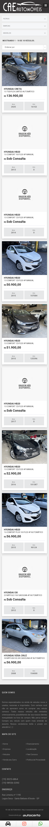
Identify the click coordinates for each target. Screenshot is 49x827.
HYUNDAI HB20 (19, 153)
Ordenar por (10, 47)
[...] (12, 727)
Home (5, 744)
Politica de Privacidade (36, 760)
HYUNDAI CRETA (19, 90)
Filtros (6, 19)
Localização (32, 749)
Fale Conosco (32, 754)
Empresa (6, 749)
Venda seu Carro (10, 760)
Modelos (7, 33)
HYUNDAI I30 (23, 593)
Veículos (6, 754)
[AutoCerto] (31, 815)
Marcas (6, 26)
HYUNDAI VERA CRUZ (24, 656)
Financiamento (33, 744)
